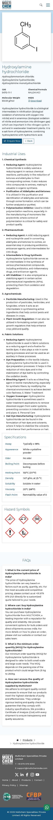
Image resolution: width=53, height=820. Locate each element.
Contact (38, 780)
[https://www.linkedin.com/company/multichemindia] (22, 774)
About (15, 780)
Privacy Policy (9, 785)
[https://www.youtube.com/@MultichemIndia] (37, 774)
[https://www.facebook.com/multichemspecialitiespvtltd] (27, 774)
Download (36, 101)
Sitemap (24, 785)
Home (5, 780)
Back (29, 141)
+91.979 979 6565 (26, 764)
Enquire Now (13, 141)
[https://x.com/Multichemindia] (17, 774)
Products (27, 740)
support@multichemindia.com (32, 768)
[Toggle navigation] (48, 5)
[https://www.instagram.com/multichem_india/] (32, 774)
